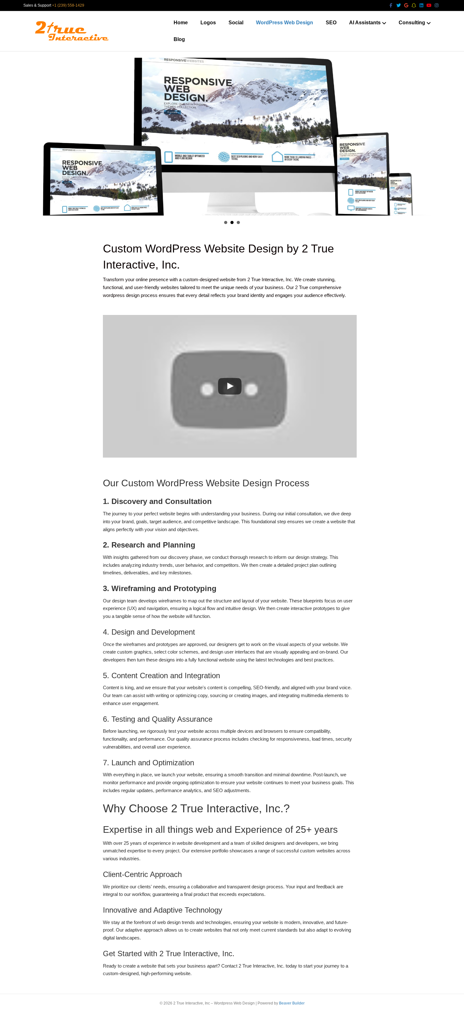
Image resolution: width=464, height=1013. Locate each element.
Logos (208, 22)
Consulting (412, 22)
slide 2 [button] (232, 222)
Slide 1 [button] (225, 222)
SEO (331, 22)
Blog (179, 39)
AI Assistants (365, 22)
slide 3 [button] (238, 222)
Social (236, 22)
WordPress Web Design (284, 22)
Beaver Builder (292, 1003)
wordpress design (121, 295)
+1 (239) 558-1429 (68, 5)
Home (181, 22)
